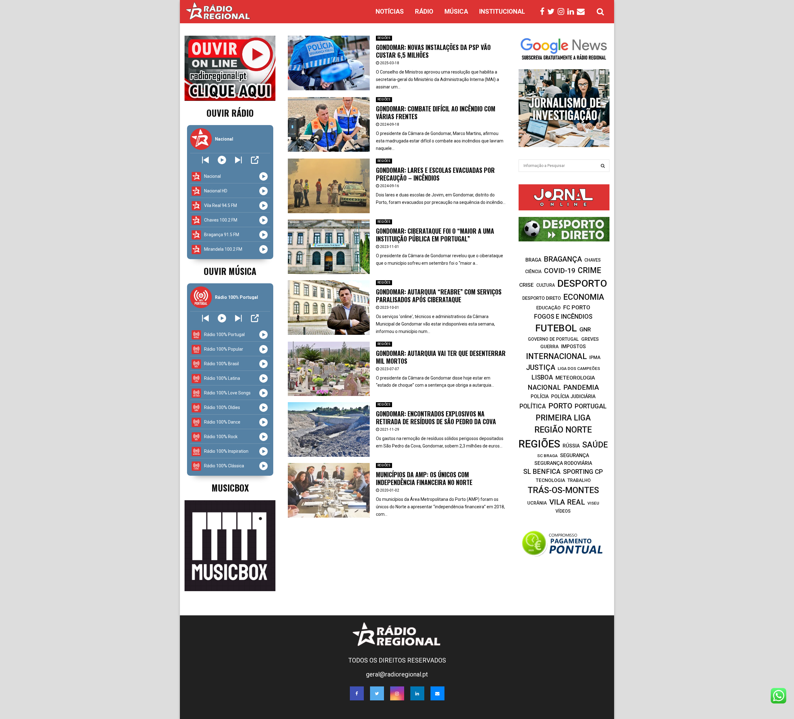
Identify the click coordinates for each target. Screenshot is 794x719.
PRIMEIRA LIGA (563, 417)
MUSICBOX (230, 487)
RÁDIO (424, 11)
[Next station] (205, 160)
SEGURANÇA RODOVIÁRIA (563, 463)
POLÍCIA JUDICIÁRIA (573, 396)
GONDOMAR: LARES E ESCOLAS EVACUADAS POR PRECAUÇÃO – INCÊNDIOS (435, 173)
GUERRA (549, 346)
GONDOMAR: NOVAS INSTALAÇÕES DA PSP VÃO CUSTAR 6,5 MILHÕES (433, 51)
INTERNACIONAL (556, 356)
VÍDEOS (563, 511)
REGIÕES (383, 38)
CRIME (589, 270)
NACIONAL (544, 387)
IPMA (594, 357)
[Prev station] (238, 160)
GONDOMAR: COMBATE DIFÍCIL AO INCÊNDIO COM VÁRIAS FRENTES (435, 112)
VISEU (593, 503)
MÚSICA (456, 11)
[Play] (222, 160)
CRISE (526, 285)
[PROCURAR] (602, 166)
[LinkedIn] (572, 11)
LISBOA (542, 377)
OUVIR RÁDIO (230, 112)
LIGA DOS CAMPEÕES (579, 368)
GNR (585, 329)
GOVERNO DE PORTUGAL (553, 339)
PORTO (560, 405)
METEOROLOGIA (575, 378)
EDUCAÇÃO (548, 308)
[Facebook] (543, 11)
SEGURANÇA (574, 455)
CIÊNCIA (533, 271)
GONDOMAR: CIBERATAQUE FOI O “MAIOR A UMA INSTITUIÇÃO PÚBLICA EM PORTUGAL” (435, 234)
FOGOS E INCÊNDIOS (563, 316)
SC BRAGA (547, 455)
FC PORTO (576, 307)
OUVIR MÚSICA (230, 271)
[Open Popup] (255, 160)
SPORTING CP (583, 471)
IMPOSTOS (573, 346)
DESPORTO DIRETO (541, 298)
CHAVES (592, 260)
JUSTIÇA (540, 367)
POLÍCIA (540, 396)
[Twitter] (552, 11)
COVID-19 (559, 271)
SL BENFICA (541, 471)
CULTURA (545, 285)
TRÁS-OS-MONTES (563, 490)
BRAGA (533, 260)
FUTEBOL (556, 328)
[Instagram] (562, 11)
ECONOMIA (583, 297)
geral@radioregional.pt (397, 674)
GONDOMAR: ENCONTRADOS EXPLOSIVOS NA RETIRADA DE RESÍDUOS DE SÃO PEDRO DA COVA (436, 417)
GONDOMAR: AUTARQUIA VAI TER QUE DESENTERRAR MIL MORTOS (441, 357)
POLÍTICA (533, 406)
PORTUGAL (591, 406)
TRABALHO (579, 480)
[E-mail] (582, 11)
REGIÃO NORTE (563, 430)
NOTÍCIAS (390, 11)
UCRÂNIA (537, 503)
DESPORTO (582, 283)
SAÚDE (595, 444)
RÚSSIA (571, 446)
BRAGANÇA (563, 259)
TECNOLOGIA (550, 480)
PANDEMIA (581, 387)
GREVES (590, 339)
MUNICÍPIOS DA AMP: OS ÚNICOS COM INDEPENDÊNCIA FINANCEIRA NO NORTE (424, 478)
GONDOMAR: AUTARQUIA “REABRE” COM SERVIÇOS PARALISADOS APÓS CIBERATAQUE (439, 295)
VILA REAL (567, 502)
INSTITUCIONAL (502, 11)
